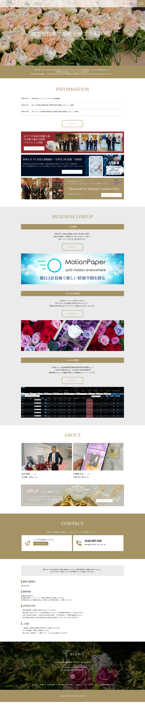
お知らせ (34, 684)
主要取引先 (78, 474)
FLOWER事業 (51, 684)
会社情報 (26, 474)
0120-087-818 (93, 540)
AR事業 (42, 684)
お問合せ (78, 684)
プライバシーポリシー (90, 684)
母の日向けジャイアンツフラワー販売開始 (46, 98)
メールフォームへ (41, 543)
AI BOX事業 (61, 684)
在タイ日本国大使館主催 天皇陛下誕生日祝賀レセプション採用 (53, 105)
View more (71, 123)
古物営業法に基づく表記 (106, 684)
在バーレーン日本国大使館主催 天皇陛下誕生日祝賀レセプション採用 (55, 111)
